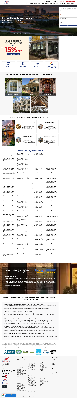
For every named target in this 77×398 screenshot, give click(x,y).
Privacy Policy (54, 372)
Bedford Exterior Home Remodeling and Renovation (21, 363)
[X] (51, 1)
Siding (53, 360)
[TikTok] (53, 1)
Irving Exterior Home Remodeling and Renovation (32, 366)
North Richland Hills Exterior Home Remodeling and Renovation (33, 383)
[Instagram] (45, 1)
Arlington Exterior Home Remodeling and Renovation (21, 360)
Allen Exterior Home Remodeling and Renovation (43, 368)
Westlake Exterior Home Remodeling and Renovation (32, 391)
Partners (53, 368)
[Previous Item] (2, 47)
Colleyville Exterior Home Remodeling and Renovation (21, 374)
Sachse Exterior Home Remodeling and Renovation (44, 385)
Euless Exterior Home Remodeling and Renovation (21, 382)
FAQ (52, 373)
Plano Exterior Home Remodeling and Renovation (43, 365)
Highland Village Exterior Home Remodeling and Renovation (44, 379)
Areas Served (8, 33)
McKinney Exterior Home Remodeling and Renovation (44, 371)
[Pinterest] (49, 1)
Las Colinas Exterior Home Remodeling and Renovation (32, 372)
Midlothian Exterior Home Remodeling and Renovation (32, 380)
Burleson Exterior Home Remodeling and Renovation (21, 368)
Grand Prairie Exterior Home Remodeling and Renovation (22, 394)
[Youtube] (55, 1)
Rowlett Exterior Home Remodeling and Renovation (44, 374)
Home (3, 33)
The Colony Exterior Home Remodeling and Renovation (44, 362)
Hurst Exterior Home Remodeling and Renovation (32, 363)
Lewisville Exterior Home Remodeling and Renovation (32, 375)
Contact (53, 367)
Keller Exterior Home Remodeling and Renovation (32, 369)
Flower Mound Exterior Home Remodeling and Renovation (21, 388)
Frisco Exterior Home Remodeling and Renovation (43, 360)
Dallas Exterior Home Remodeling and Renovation (21, 380)
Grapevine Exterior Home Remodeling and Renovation (32, 360)
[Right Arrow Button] (54, 276)
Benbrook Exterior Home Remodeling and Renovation (21, 365)
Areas (53, 369)
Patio (53, 363)
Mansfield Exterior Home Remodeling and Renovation (33, 377)
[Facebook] (47, 1)
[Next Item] (56, 47)
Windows (53, 359)
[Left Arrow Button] (51, 276)
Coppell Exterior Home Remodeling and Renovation (21, 377)
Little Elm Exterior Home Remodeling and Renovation (44, 377)
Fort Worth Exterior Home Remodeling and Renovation (21, 391)
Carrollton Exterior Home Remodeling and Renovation (21, 371)
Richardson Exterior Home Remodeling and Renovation (32, 386)
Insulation (54, 364)
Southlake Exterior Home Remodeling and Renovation (33, 389)
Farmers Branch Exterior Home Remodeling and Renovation (21, 385)
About (53, 365)
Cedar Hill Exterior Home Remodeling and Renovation (44, 382)
